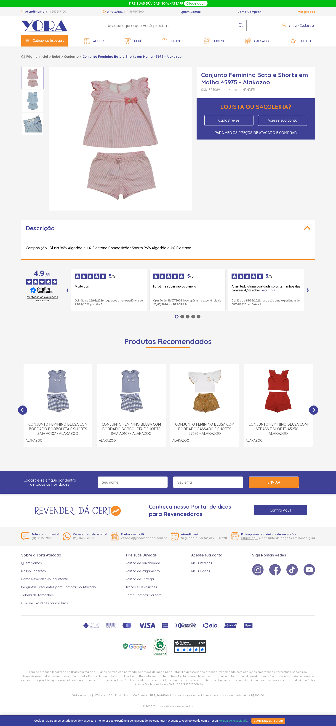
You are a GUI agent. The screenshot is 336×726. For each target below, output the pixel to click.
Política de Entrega (139, 579)
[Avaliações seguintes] (308, 290)
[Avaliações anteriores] (67, 290)
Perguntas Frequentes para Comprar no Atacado (58, 587)
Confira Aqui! (280, 510)
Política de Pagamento (142, 571)
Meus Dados (200, 571)
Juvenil (219, 41)
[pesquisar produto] (241, 25)
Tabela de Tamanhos (37, 595)
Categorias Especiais (48, 40)
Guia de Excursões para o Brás (44, 603)
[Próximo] (313, 410)
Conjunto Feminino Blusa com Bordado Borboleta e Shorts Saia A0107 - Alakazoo (58, 429)
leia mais (268, 290)
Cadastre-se (228, 120)
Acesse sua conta (282, 120)
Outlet (305, 41)
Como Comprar (249, 12)
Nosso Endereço (33, 571)
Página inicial (37, 57)
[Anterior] (22, 410)
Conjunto (71, 57)
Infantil (177, 41)
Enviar (273, 482)
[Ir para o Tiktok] (292, 569)
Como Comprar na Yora (143, 595)
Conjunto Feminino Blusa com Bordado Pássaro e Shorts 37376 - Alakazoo (204, 429)
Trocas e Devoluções (141, 587)
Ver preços (306, 12)
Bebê (138, 41)
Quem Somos (191, 12)
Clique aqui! (195, 3)
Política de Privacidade (233, 720)
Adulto (99, 41)
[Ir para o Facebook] (275, 569)
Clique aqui (249, 538)
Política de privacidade (142, 563)
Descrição (40, 228)
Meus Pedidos (201, 563)
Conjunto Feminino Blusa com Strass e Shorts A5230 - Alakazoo (278, 429)
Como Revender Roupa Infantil (44, 579)
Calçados (262, 41)
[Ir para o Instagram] (258, 569)
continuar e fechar (268, 721)
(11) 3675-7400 (56, 11)
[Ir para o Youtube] (309, 569)
